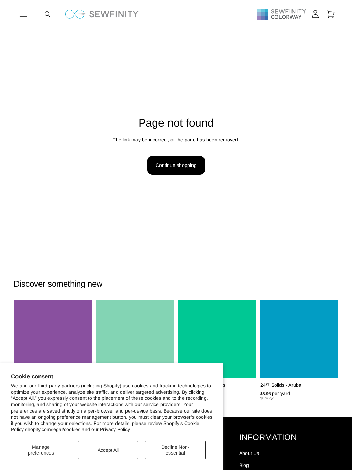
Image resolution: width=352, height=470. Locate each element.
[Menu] (23, 14)
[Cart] (330, 14)
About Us (249, 453)
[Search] (47, 14)
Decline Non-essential (175, 450)
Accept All (108, 450)
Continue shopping (176, 165)
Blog (244, 465)
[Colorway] (281, 14)
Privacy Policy (115, 429)
